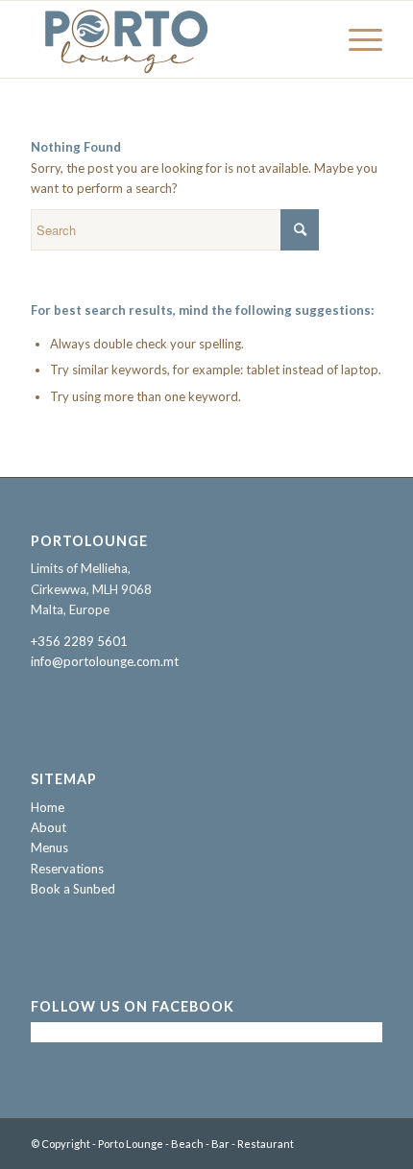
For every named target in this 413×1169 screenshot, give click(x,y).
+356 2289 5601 (79, 641)
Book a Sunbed (73, 888)
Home (47, 807)
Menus (49, 847)
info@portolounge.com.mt (105, 661)
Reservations (67, 868)
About (48, 827)
